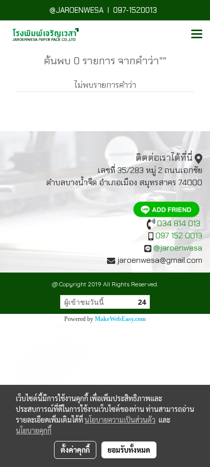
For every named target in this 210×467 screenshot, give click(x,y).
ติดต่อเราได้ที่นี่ (164, 158)
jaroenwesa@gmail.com (159, 260)
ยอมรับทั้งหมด (129, 449)
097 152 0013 (178, 235)
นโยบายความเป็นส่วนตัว (120, 419)
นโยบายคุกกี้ (33, 430)
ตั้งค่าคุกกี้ (75, 449)
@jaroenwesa (177, 247)
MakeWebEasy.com (120, 319)
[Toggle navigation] (197, 34)
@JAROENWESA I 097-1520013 (105, 10)
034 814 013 (178, 223)
